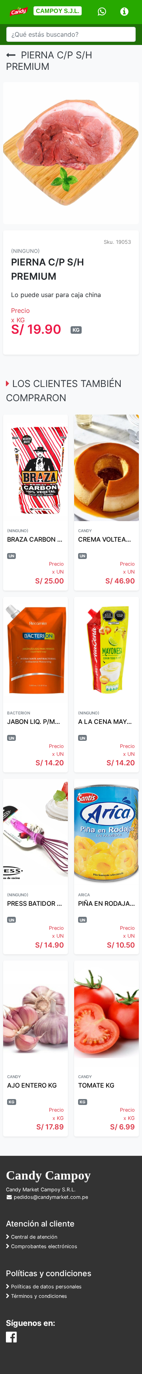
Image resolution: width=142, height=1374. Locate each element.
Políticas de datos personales (45, 1287)
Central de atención (33, 1237)
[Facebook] (11, 1339)
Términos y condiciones (38, 1296)
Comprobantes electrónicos (43, 1246)
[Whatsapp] (102, 12)
